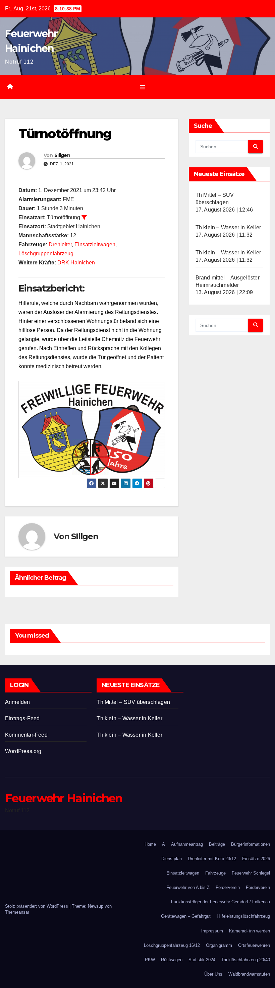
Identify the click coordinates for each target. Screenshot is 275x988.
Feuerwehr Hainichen (63, 798)
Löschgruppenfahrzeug (45, 253)
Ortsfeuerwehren (254, 945)
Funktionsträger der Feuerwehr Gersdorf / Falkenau (220, 901)
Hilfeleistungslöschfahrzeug (243, 916)
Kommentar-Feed (26, 735)
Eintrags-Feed (22, 718)
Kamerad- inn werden (249, 930)
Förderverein (228, 887)
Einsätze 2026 (256, 858)
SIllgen (62, 155)
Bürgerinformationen (250, 844)
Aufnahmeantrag (187, 844)
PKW (150, 959)
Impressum (212, 930)
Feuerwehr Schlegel (251, 873)
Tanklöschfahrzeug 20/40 (245, 959)
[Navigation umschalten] (142, 87)
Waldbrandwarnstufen (249, 974)
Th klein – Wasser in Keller (228, 227)
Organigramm (219, 945)
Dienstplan (171, 858)
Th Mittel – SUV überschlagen (133, 702)
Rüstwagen (171, 959)
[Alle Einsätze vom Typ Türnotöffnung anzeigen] (84, 217)
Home (150, 844)
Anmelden (17, 702)
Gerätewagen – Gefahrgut (186, 916)
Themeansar (17, 912)
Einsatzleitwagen (94, 244)
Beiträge (217, 844)
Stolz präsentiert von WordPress (37, 906)
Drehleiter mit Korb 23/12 (212, 858)
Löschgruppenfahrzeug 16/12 (172, 945)
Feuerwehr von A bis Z (188, 887)
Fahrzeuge (215, 873)
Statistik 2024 (201, 959)
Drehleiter (60, 244)
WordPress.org (23, 751)
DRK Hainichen (76, 262)
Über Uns (213, 974)
